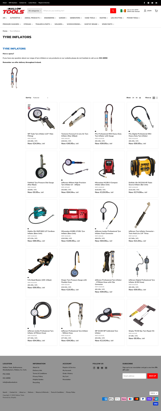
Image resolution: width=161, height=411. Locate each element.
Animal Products (32, 18)
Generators (75, 18)
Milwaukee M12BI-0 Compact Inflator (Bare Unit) (106, 184)
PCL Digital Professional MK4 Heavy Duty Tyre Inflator (140, 135)
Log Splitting (117, 18)
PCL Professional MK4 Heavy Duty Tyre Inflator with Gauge (108, 135)
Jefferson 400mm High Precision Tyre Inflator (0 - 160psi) (73, 184)
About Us (36, 367)
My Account (67, 370)
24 (133, 98)
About (5, 3)
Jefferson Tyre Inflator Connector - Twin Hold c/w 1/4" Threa (142, 232)
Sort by (28, 98)
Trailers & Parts (42, 24)
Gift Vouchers (13, 3)
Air (4, 18)
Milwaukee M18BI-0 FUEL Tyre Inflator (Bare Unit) (73, 232)
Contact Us (22, 3)
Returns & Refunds (42, 392)
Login (149, 11)
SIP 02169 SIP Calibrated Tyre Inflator (106, 332)
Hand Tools (90, 18)
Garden (62, 18)
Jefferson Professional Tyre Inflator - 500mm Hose (74, 332)
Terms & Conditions (40, 373)
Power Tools (133, 18)
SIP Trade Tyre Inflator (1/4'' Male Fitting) (40, 135)
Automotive (15, 18)
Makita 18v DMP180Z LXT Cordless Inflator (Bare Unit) (41, 232)
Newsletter (67, 379)
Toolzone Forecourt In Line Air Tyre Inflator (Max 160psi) (74, 135)
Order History (68, 373)
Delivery (30, 392)
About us (22, 392)
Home (5, 31)
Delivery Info (37, 370)
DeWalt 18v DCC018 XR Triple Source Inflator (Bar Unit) (140, 184)
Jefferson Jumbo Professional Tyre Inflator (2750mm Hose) (40, 332)
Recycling (36, 382)
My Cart (65, 376)
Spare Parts (107, 24)
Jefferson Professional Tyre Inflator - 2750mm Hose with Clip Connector (108, 282)
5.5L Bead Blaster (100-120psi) (39, 280)
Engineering (49, 18)
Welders (59, 24)
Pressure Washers (11, 24)
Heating (103, 18)
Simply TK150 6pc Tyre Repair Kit (141, 331)
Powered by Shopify (9, 398)
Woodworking (73, 24)
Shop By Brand (91, 24)
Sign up (152, 376)
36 (136, 98)
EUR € (153, 393)
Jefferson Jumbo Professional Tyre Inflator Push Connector (108, 232)
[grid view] (153, 97)
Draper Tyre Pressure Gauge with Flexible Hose (74, 281)
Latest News (32, 3)
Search (5, 392)
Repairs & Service (44, 3)
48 (140, 98)
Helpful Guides (38, 379)
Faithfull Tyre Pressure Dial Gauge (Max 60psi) (41, 184)
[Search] (113, 10)
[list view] (156, 97)
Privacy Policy (38, 376)
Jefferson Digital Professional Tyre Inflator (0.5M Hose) (142, 281)
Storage (27, 24)
